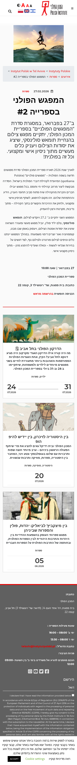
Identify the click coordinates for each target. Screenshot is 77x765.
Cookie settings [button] (35, 759)
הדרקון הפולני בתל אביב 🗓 (38, 348)
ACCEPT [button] (14, 759)
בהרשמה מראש (43, 293)
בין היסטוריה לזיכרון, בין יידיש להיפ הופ (38, 439)
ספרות (25, 91)
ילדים (43, 376)
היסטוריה (47, 465)
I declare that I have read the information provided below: (41, 695)
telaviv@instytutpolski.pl (38, 646)
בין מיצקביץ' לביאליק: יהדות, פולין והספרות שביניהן (38, 528)
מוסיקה (37, 465)
